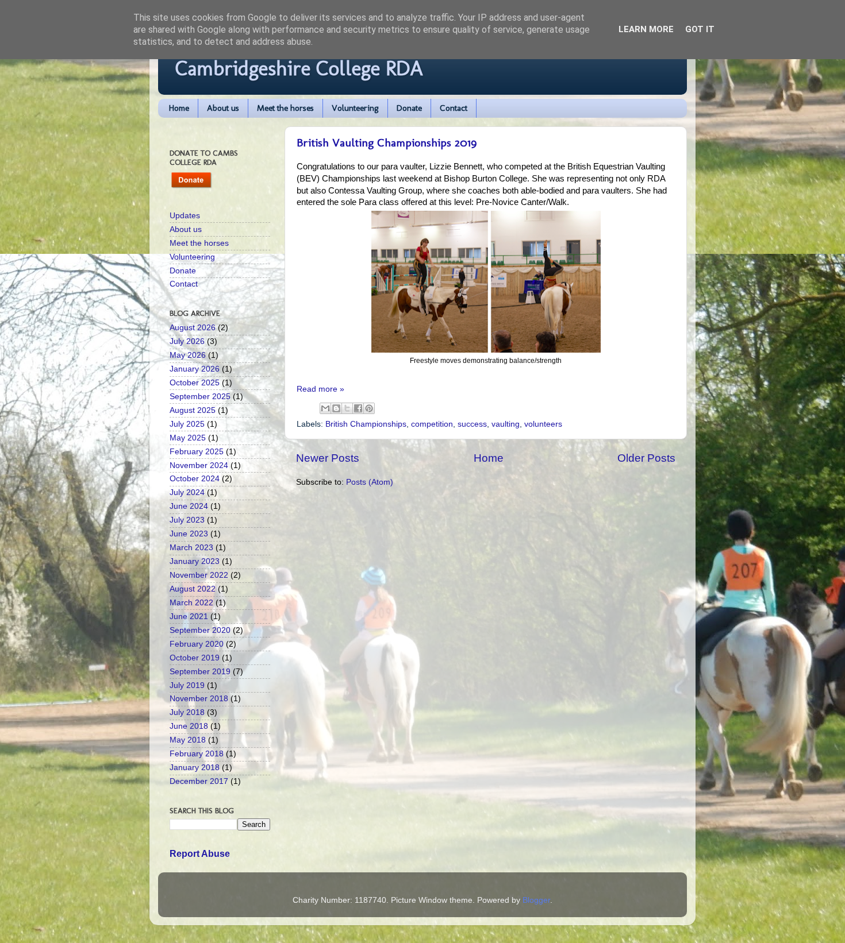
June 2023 (189, 534)
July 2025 (187, 424)
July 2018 (187, 712)
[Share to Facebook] (358, 408)
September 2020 (200, 630)
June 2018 (189, 726)
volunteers (543, 424)
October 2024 (195, 478)
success (472, 424)
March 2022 (191, 602)
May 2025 (188, 438)
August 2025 (193, 410)
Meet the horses (285, 108)
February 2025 (197, 451)
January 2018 (195, 767)
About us (223, 108)
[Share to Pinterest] (369, 408)
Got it (700, 29)
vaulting (505, 424)
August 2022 (193, 589)
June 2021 (189, 616)
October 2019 (195, 658)
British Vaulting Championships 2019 (387, 142)
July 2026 (187, 341)
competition (432, 424)
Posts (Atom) (369, 482)
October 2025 (195, 382)
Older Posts (646, 458)
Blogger (536, 900)
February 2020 (197, 644)
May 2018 (188, 740)
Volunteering (355, 108)
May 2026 (188, 355)
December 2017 (199, 781)
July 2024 (187, 492)
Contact (453, 108)
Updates (185, 215)
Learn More (646, 29)
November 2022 (199, 575)
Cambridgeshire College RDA (299, 68)
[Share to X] (347, 408)
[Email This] (325, 408)
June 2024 (189, 506)
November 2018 (199, 698)
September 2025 (200, 396)
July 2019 (187, 685)
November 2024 (199, 465)
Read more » (320, 389)
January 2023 (195, 561)
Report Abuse (200, 854)
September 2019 (200, 671)
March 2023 (191, 547)
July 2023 (187, 520)
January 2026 (195, 369)
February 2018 (197, 753)
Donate (409, 108)
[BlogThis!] (336, 408)
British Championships (365, 424)
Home (179, 108)
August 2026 (193, 327)
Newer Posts (327, 458)
